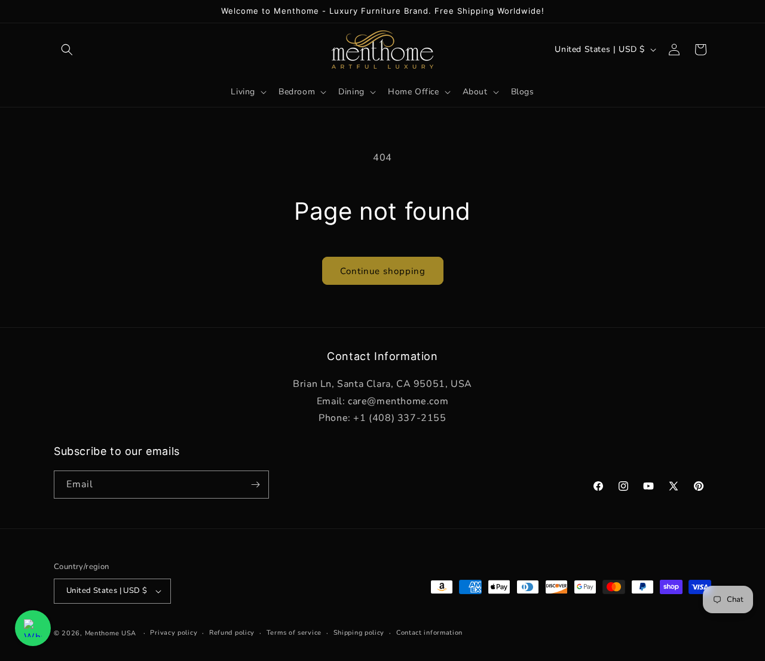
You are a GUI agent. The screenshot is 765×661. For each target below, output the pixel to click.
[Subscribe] (255, 485)
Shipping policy (359, 632)
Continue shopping (383, 271)
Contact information (429, 632)
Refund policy (232, 632)
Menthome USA (110, 633)
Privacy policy (173, 632)
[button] (67, 49)
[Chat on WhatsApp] (33, 628)
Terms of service (294, 632)
